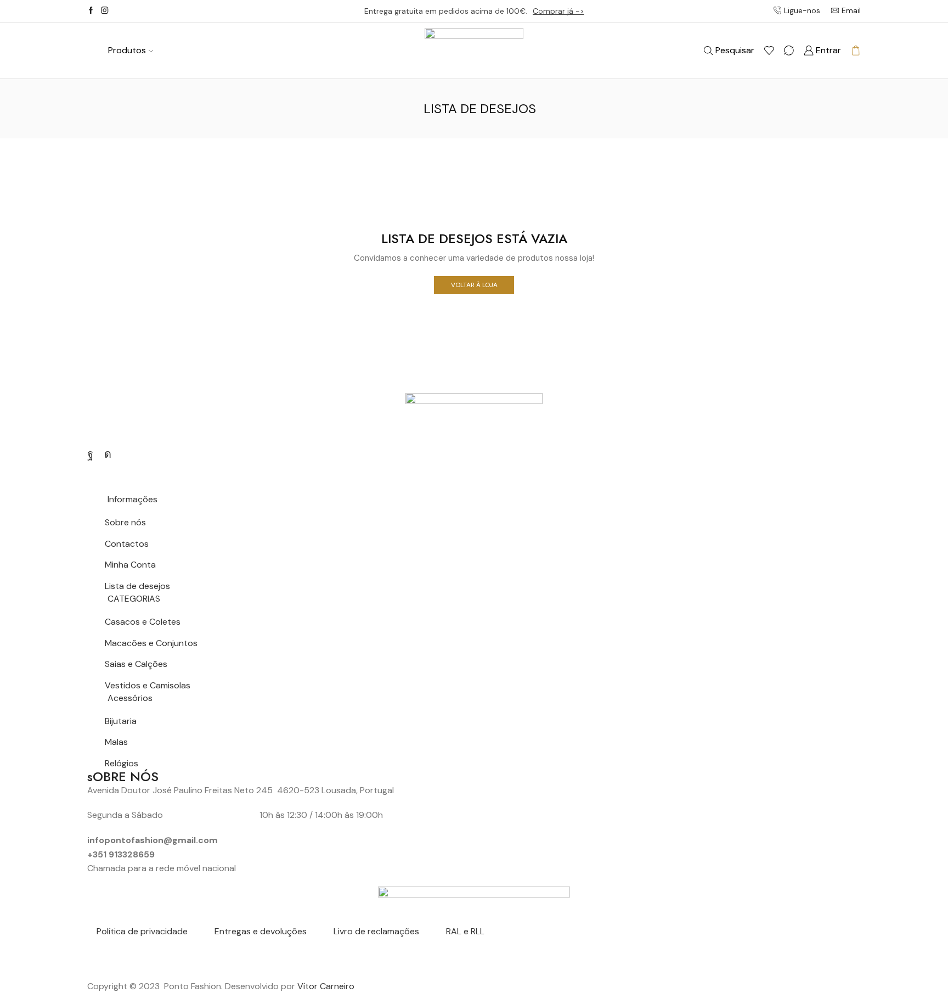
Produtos (127, 50)
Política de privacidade (142, 931)
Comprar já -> (558, 11)
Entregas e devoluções (261, 931)
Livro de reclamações (376, 931)
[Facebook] (90, 11)
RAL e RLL (465, 931)
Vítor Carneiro (325, 986)
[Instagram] (104, 11)
